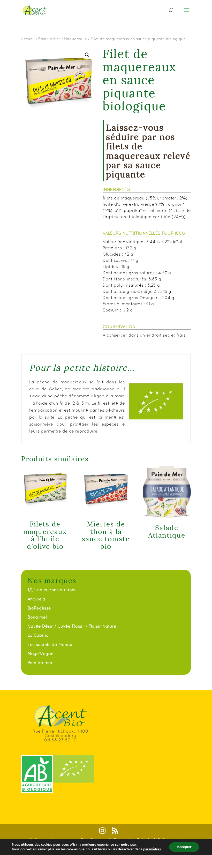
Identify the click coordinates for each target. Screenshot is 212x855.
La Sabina (38, 635)
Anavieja (36, 599)
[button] (87, 55)
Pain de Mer (49, 38)
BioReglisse (39, 608)
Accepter (184, 846)
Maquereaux (75, 38)
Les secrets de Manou (50, 644)
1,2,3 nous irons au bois (51, 589)
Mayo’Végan (41, 653)
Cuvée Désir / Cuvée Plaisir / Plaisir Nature (72, 626)
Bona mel (37, 617)
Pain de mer (40, 662)
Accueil (28, 38)
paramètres (152, 849)
